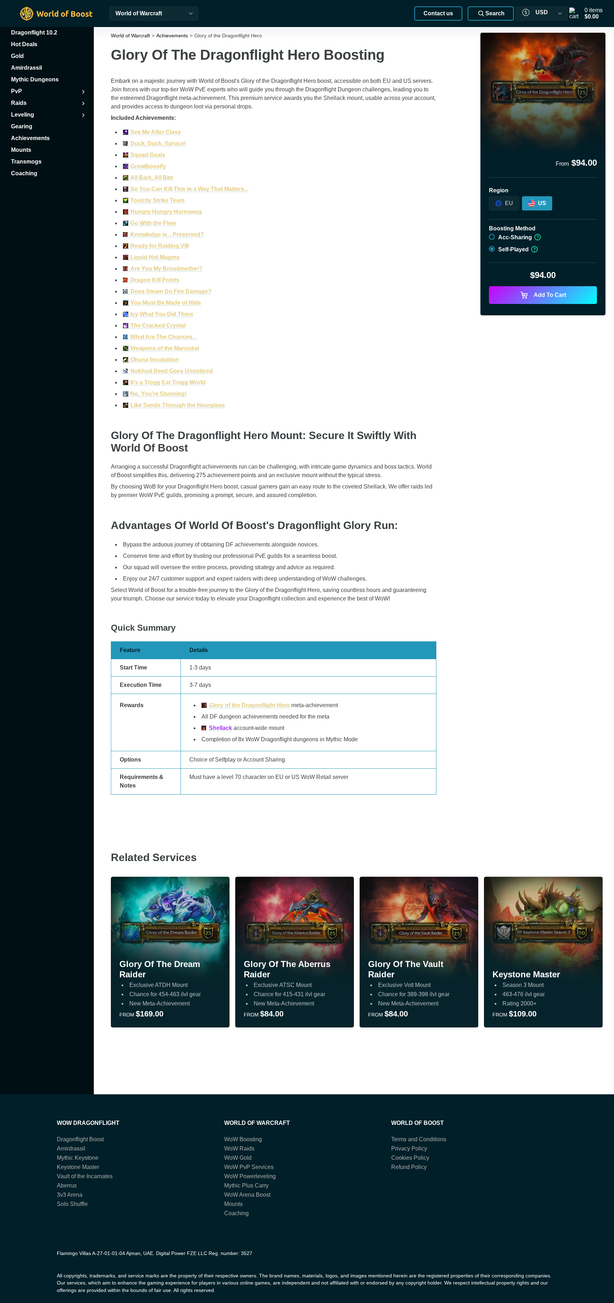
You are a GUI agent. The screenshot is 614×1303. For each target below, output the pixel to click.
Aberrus (67, 1185)
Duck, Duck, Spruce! (158, 143)
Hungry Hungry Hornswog (166, 212)
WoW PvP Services (249, 1167)
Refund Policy (409, 1167)
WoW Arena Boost (247, 1195)
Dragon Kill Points (154, 280)
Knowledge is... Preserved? (167, 234)
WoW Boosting (243, 1139)
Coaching (236, 1213)
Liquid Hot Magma (154, 257)
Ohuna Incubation (154, 360)
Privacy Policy (409, 1149)
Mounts (233, 1204)
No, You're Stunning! (158, 394)
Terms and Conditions (418, 1139)
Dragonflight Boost (80, 1139)
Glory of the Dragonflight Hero (249, 705)
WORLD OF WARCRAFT (257, 1123)
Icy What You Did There (161, 314)
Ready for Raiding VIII (159, 246)
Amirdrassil (71, 1149)
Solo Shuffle (72, 1204)
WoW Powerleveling (250, 1176)
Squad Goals (147, 155)
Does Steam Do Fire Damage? (170, 291)
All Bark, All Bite (151, 178)
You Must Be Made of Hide (165, 303)
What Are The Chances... (163, 337)
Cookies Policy (410, 1158)
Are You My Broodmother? (166, 269)
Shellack (220, 728)
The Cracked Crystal (157, 325)
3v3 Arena (69, 1195)
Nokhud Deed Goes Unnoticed (171, 371)
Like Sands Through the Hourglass (177, 405)
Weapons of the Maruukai (164, 348)
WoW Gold (238, 1158)
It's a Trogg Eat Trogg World (167, 382)
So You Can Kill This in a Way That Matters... (189, 189)
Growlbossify (148, 166)
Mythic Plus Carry (246, 1185)
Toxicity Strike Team (157, 200)
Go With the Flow (153, 223)
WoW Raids (239, 1149)
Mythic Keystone (77, 1158)
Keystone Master (78, 1167)
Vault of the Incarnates (85, 1176)
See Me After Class (155, 132)
